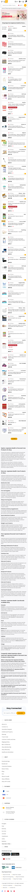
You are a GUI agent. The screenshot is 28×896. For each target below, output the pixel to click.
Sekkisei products (19, 640)
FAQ (3, 774)
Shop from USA (6, 874)
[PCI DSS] (5, 867)
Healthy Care (23, 201)
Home (3, 8)
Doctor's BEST (23, 221)
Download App (6, 761)
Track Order (5, 737)
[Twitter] (12, 891)
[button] (16, 2)
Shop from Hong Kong (8, 876)
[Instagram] (5, 891)
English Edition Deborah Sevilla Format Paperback (22, 316)
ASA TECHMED (22, 363)
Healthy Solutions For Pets (22, 323)
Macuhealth (23, 257)
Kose (2, 622)
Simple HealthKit (22, 117)
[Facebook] (3, 891)
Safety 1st (23, 124)
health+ (24, 26)
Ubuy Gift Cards (6, 781)
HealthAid (23, 395)
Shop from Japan (16, 874)
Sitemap (4, 734)
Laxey (3, 839)
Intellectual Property (7, 732)
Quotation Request (7, 729)
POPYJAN (24, 94)
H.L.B (25, 247)
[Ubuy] (6, 1)
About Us (4, 724)
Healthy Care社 (22, 58)
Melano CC (3, 630)
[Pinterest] (14, 891)
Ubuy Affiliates (5, 779)
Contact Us (5, 727)
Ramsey (4, 828)
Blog (3, 771)
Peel (3, 826)
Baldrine (4, 841)
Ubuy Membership (6, 747)
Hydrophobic (23, 185)
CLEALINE (24, 166)
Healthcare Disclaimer (7, 752)
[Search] (25, 5)
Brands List (4, 764)
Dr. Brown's (23, 85)
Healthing (23, 230)
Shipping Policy (6, 742)
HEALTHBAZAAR (22, 420)
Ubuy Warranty (6, 749)
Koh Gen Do (13, 616)
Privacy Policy (18, 885)
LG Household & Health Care (22, 404)
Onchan (4, 833)
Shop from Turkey (17, 879)
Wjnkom (24, 132)
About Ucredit (5, 776)
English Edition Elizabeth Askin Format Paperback (22, 282)
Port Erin (4, 831)
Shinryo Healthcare (22, 193)
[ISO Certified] (16, 867)
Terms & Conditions (7, 885)
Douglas (4, 823)
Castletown (5, 836)
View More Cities (6, 844)
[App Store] (6, 854)
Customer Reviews (6, 766)
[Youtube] (8, 891)
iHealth (24, 412)
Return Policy (5, 769)
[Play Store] (15, 854)
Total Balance (22, 149)
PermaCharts (23, 379)
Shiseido (24, 67)
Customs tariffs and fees (8, 739)
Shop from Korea (20, 876)
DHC (25, 214)
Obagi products (7, 648)
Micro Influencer (6, 744)
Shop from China (7, 879)
